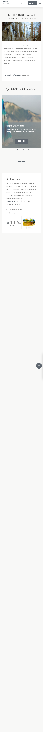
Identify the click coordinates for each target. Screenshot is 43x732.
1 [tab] (15, 149)
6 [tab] (28, 149)
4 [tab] (23, 149)
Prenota (32, 3)
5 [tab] (25, 149)
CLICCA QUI (26, 75)
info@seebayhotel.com (13, 213)
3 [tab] (20, 149)
